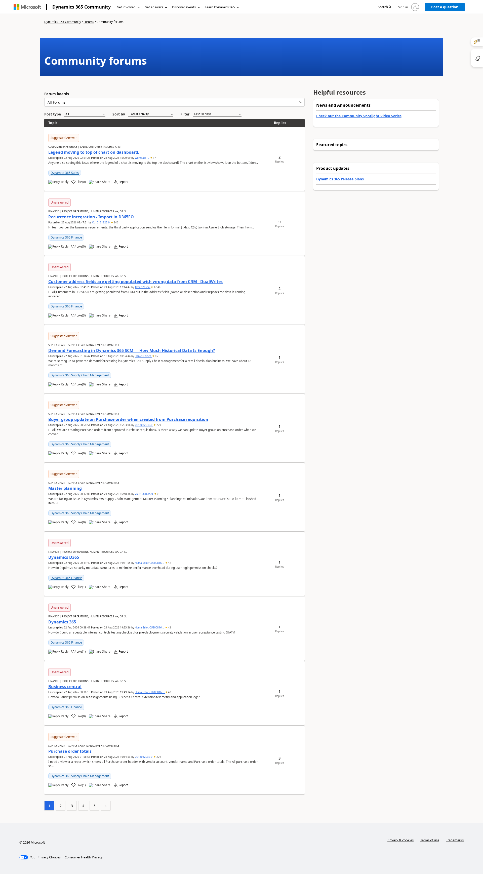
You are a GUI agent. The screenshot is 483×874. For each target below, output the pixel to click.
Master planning (65, 488)
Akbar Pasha (142, 287)
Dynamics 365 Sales (65, 173)
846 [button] (115, 222)
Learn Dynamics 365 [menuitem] (220, 7)
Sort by (118, 114)
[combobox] (174, 102)
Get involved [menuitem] (126, 7)
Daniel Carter (143, 356)
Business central (65, 686)
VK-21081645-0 (144, 494)
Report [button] (123, 182)
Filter (184, 114)
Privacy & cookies (400, 840)
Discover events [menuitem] (184, 7)
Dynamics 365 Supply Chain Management (80, 375)
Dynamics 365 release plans (340, 179)
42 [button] (169, 563)
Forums (89, 22)
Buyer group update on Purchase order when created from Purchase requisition (128, 419)
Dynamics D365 (63, 557)
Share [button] (106, 182)
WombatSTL (142, 158)
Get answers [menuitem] (154, 7)
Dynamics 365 (62, 622)
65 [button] (156, 356)
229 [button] (158, 425)
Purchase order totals (70, 751)
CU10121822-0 (101, 222)
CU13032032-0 (144, 425)
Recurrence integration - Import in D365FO (91, 217)
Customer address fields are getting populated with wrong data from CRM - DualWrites (135, 281)
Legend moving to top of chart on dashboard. (93, 152)
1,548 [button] (156, 287)
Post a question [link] (444, 7)
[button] (384, 7)
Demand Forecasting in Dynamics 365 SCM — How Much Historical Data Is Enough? (131, 350)
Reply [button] (64, 182)
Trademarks (455, 840)
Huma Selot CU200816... (150, 563)
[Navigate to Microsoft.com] (27, 7)
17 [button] (154, 158)
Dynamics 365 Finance (66, 237)
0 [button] (157, 494)
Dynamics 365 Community (81, 7)
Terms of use (429, 840)
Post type (52, 114)
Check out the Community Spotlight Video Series (358, 115)
